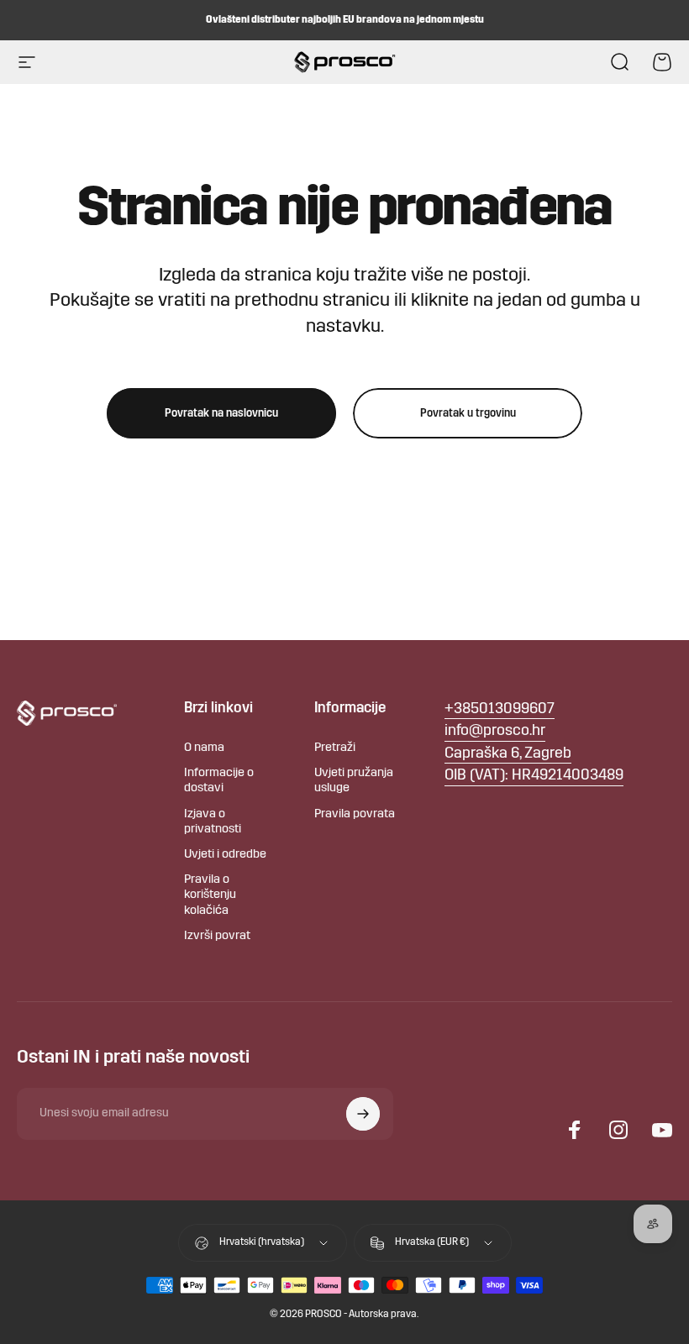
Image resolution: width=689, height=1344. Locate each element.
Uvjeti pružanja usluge (353, 781)
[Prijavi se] (363, 1114)
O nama (204, 748)
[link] (507, 754)
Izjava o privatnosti (212, 822)
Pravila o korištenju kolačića (210, 895)
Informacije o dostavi (219, 781)
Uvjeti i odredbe (225, 854)
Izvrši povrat (217, 936)
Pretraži (334, 748)
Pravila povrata (354, 814)
